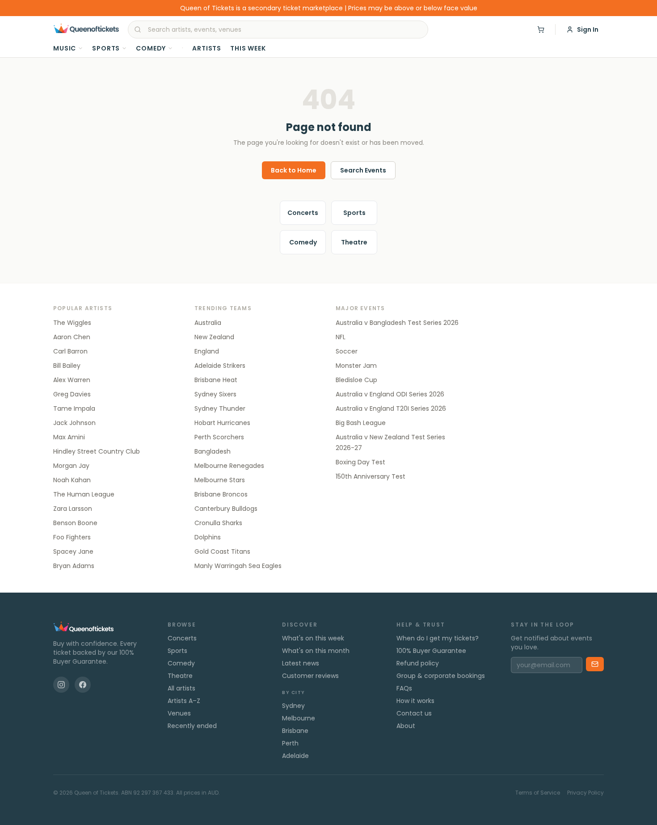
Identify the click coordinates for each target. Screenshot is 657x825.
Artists (206, 48)
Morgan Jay (71, 465)
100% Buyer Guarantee (431, 650)
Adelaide (295, 755)
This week (248, 48)
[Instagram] (61, 685)
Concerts (302, 212)
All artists (181, 688)
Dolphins (207, 537)
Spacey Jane (73, 551)
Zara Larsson (72, 508)
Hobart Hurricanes (222, 422)
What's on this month (316, 650)
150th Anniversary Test (370, 476)
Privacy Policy (585, 792)
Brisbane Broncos (221, 494)
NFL (340, 337)
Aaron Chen (71, 337)
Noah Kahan (72, 480)
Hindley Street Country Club (96, 451)
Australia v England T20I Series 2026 (391, 408)
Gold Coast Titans (222, 551)
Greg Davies (72, 394)
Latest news (300, 663)
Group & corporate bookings (440, 675)
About (405, 725)
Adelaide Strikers (219, 365)
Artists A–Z (184, 700)
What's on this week (313, 638)
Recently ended (192, 725)
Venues (179, 713)
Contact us (414, 713)
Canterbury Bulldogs (225, 508)
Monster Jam (356, 365)
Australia (207, 322)
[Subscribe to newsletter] (595, 664)
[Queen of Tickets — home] (86, 29)
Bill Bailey (66, 365)
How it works (415, 700)
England (206, 351)
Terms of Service (537, 792)
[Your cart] (541, 29)
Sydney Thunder (219, 408)
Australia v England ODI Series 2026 (390, 394)
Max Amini (69, 437)
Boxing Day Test (360, 462)
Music (64, 48)
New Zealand (214, 337)
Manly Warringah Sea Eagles (238, 565)
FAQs (404, 688)
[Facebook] (83, 685)
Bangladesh (212, 451)
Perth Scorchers (219, 437)
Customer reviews (310, 675)
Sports (106, 48)
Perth (290, 743)
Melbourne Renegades (229, 465)
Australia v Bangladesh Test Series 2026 (397, 322)
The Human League (83, 494)
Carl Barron (70, 351)
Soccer (347, 351)
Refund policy (417, 663)
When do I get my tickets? (437, 638)
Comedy (151, 48)
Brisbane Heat (215, 379)
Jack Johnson (74, 422)
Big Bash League (361, 422)
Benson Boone (75, 522)
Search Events (363, 170)
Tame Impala (74, 408)
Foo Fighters (72, 537)
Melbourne (298, 718)
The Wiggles (72, 322)
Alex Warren (71, 379)
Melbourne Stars (219, 480)
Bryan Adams (73, 565)
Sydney (293, 705)
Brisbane (295, 730)
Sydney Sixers (215, 394)
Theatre (354, 242)
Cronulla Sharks (218, 522)
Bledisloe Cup (356, 379)
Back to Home (293, 170)
